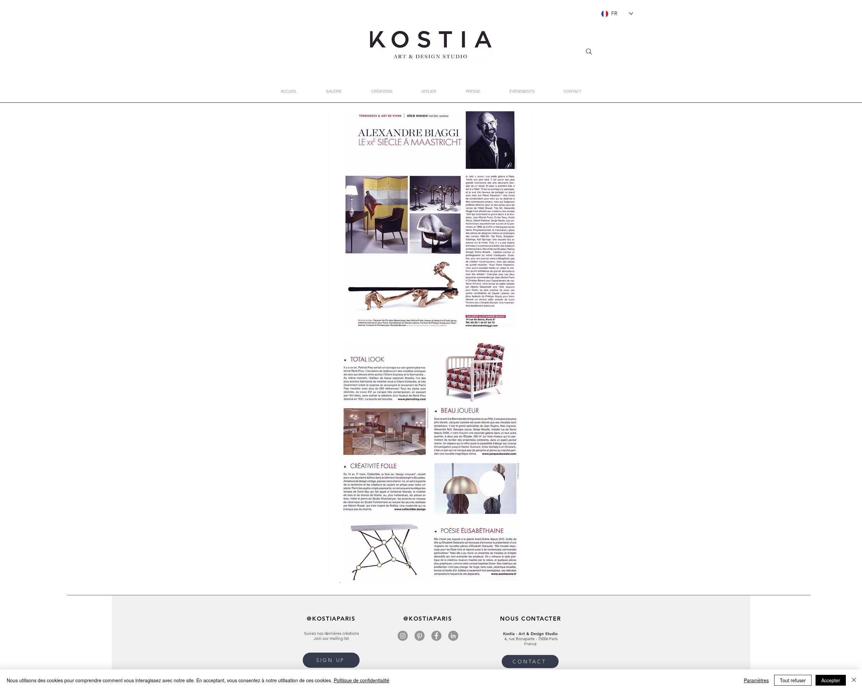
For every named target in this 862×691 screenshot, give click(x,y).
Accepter (830, 680)
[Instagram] (403, 636)
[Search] (589, 51)
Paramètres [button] (756, 680)
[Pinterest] (420, 636)
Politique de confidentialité (361, 680)
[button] (331, 660)
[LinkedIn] (453, 636)
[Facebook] (436, 636)
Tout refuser (793, 680)
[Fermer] (854, 680)
